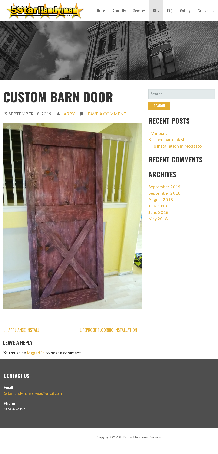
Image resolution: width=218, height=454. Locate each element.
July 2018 (157, 205)
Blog (156, 10)
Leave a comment (105, 113)
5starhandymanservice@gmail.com (33, 393)
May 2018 (158, 218)
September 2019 (164, 186)
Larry (68, 113)
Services (139, 10)
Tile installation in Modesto (175, 145)
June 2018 (158, 212)
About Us (119, 10)
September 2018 (164, 193)
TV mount (157, 133)
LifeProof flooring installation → (111, 330)
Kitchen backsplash (166, 139)
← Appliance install (21, 330)
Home (101, 10)
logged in (36, 352)
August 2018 (160, 199)
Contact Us (206, 10)
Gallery (185, 10)
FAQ (169, 10)
